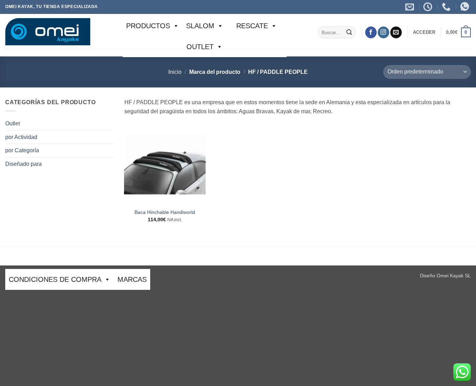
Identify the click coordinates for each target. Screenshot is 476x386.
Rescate (252, 26)
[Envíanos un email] (396, 32)
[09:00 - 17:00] (428, 7)
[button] (424, 32)
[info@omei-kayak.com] (410, 7)
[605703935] (465, 7)
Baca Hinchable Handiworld (165, 212)
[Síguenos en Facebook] (371, 32)
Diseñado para (23, 164)
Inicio (175, 72)
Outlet (200, 47)
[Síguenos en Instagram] (383, 32)
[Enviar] (349, 32)
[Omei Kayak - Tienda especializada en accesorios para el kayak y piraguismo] (58, 31)
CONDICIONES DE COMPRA (55, 279)
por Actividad (21, 137)
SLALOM (200, 26)
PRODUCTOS (148, 26)
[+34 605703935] (447, 7)
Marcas (132, 279)
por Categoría (22, 150)
